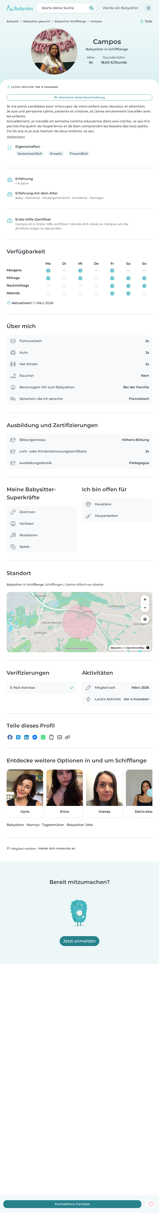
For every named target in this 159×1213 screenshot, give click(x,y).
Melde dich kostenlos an (57, 848)
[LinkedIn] (26, 737)
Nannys (33, 825)
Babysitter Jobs (80, 825)
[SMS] (51, 737)
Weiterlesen (16, 137)
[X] (18, 737)
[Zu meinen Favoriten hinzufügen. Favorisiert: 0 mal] (151, 1204)
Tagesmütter (53, 825)
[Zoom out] (145, 608)
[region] (79, 622)
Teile (148, 21)
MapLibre (116, 648)
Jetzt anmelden (79, 941)
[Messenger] (34, 737)
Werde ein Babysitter (121, 8)
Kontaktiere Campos (72, 1204)
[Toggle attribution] (147, 647)
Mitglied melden (23, 848)
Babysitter (15, 825)
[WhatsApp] (43, 737)
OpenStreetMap (135, 648)
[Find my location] (145, 619)
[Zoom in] (145, 599)
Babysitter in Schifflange (107, 49)
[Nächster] (151, 793)
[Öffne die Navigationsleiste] (148, 8)
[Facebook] (10, 737)
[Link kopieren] (67, 737)
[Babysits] (20, 8)
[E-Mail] (59, 737)
